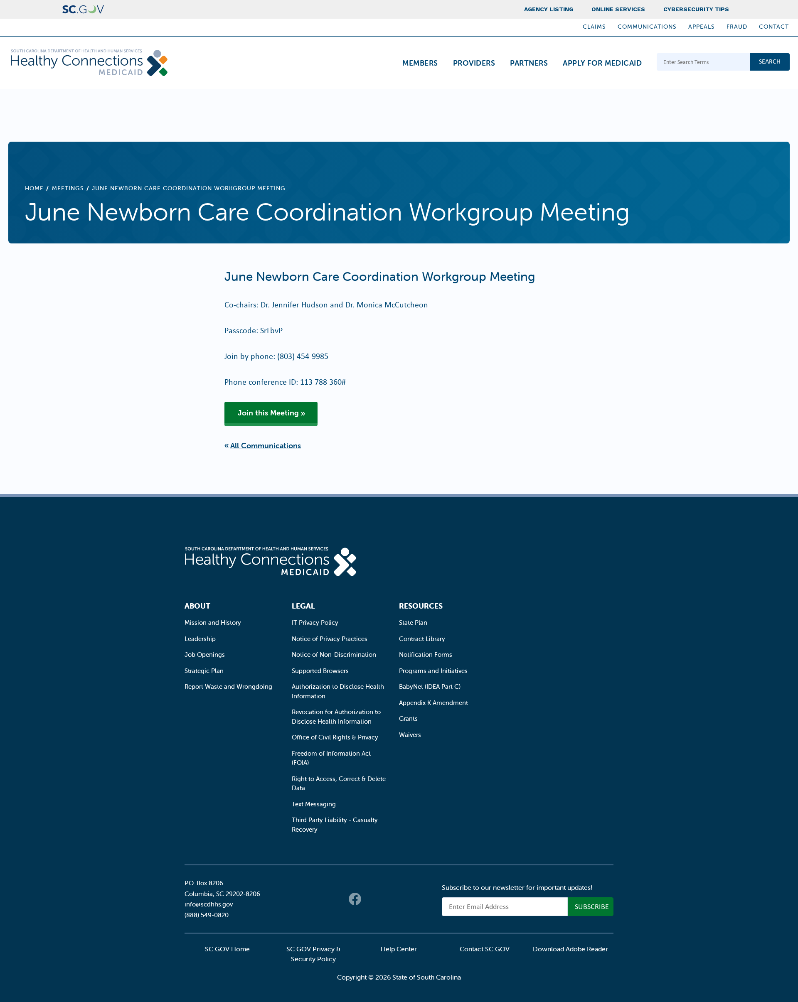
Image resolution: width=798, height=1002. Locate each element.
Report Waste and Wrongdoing (228, 686)
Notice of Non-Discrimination (334, 654)
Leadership (200, 639)
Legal (303, 606)
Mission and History (213, 622)
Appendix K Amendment (433, 703)
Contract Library (422, 639)
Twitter (371, 899)
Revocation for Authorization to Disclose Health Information (336, 716)
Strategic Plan (204, 671)
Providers (474, 63)
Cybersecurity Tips (696, 9)
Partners (529, 63)
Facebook (355, 899)
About (197, 606)
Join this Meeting (268, 413)
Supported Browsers (320, 671)
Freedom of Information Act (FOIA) (331, 758)
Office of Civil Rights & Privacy (335, 737)
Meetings (68, 188)
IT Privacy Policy (315, 622)
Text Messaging (314, 804)
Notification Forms (425, 654)
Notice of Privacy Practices (329, 639)
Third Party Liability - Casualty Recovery (335, 824)
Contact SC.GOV (485, 949)
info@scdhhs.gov (209, 904)
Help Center (399, 949)
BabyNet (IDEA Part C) (430, 686)
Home (34, 188)
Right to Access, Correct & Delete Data (339, 783)
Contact (774, 26)
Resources (421, 606)
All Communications (265, 445)
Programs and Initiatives (433, 671)
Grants (408, 718)
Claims (594, 26)
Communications (647, 26)
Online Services (618, 9)
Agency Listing (548, 9)
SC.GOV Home (227, 949)
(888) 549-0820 (207, 915)
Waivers (410, 735)
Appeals (701, 26)
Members (420, 63)
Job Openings (205, 654)
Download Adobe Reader (570, 949)
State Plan (413, 622)
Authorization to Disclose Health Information (338, 691)
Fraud (737, 26)
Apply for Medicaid (602, 63)
